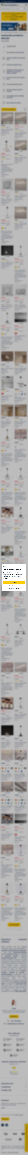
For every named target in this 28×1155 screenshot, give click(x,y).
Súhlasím (14, 582)
